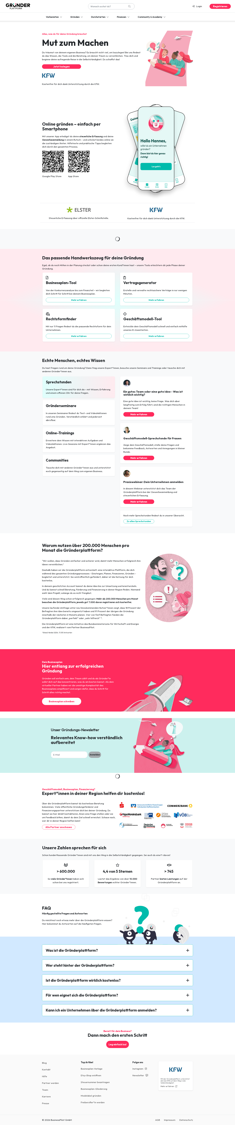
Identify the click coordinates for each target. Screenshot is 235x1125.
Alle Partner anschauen (58, 827)
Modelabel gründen (91, 1095)
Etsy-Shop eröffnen (91, 1075)
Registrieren (220, 6)
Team (45, 1089)
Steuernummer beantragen (95, 1082)
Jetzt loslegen (61, 66)
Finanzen (122, 16)
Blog (44, 1062)
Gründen (75, 16)
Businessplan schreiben (61, 701)
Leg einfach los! (117, 1044)
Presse (45, 1103)
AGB (157, 1119)
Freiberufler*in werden (93, 1102)
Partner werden (50, 1083)
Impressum (169, 1119)
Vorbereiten (52, 16)
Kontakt (46, 1069)
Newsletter (138, 1075)
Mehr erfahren (78, 300)
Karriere (46, 1096)
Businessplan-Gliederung (94, 1088)
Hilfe (44, 1076)
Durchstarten (98, 16)
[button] (198, 6)
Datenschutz (186, 1119)
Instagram (138, 1068)
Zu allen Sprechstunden (139, 521)
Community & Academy (150, 16)
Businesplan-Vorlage (91, 1068)
